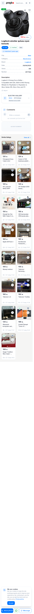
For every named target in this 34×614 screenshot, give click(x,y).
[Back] (3, 3)
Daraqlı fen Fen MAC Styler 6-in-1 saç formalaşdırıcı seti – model (8, 217)
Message (26, 610)
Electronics (27, 59)
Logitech (28, 62)
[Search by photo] (26, 2)
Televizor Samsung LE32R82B (21, 271)
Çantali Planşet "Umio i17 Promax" (23, 326)
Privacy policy (20, 599)
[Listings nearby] (29, 2)
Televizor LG (7, 297)
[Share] (25, 10)
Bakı (29, 55)
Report (5, 90)
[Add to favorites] (29, 10)
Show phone (8, 610)
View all (26, 137)
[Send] (28, 114)
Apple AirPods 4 (8, 242)
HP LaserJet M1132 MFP (7, 187)
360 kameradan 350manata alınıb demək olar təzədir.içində (23, 217)
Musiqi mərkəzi (8, 269)
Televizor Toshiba (24, 297)
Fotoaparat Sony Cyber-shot (8, 160)
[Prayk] (10, 3)
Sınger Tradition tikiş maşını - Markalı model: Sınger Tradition (8, 354)
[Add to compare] (12, 147)
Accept (11, 603)
